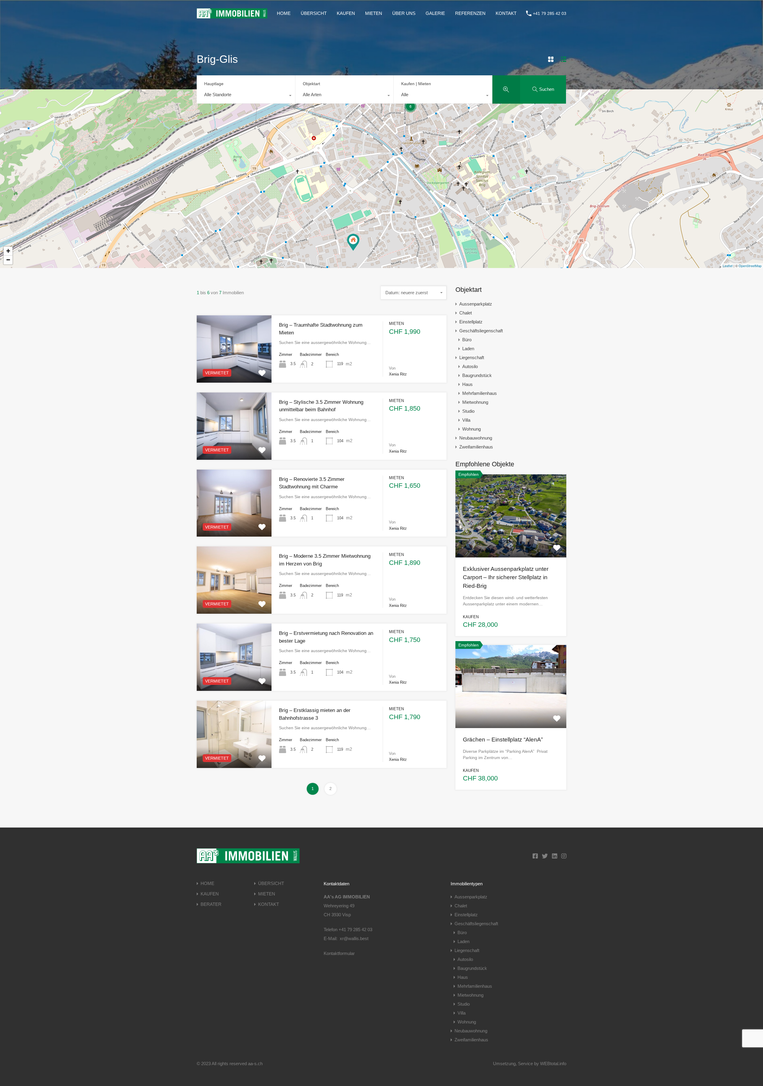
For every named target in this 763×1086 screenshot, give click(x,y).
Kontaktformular (339, 953)
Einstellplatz (471, 321)
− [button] (8, 260)
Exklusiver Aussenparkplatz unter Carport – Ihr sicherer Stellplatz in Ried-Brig (505, 577)
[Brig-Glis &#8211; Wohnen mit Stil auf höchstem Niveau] (353, 242)
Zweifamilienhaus (476, 446)
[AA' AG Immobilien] (232, 15)
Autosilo (470, 366)
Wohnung (471, 428)
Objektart (311, 83)
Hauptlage (214, 83)
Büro (467, 339)
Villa (466, 420)
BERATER (211, 904)
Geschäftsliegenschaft (481, 330)
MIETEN (373, 13)
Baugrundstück (477, 375)
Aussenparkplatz (475, 303)
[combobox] (246, 96)
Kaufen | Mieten (416, 83)
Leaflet (728, 265)
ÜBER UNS (403, 13)
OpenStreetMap (750, 265)
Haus (467, 384)
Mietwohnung (475, 402)
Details (234, 369)
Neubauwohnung (475, 437)
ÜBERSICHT (314, 13)
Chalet (465, 312)
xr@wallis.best (354, 938)
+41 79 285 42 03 (549, 13)
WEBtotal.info (553, 1063)
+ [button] (8, 251)
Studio (468, 411)
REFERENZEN (470, 13)
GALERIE (435, 13)
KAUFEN (346, 13)
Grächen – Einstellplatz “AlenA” (503, 739)
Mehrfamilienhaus (479, 393)
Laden (468, 348)
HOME (284, 13)
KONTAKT (506, 13)
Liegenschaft (471, 357)
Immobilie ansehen (511, 540)
